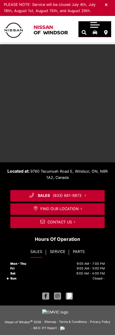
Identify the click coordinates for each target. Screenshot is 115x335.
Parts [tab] (79, 251)
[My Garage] (94, 32)
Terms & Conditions (73, 322)
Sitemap (50, 322)
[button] (95, 24)
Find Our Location (59, 209)
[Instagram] (57, 296)
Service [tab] (57, 251)
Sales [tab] (36, 251)
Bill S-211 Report (45, 328)
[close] (106, 4)
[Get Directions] (105, 32)
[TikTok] (69, 296)
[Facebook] (45, 296)
